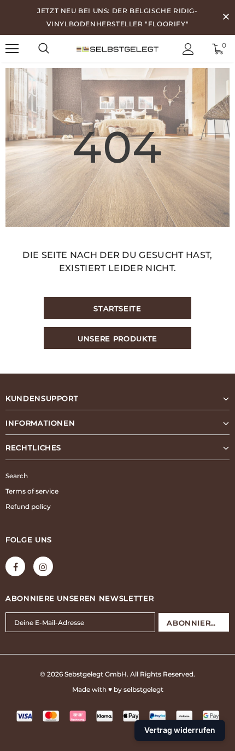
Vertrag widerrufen (179, 730)
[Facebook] (15, 566)
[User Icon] (188, 49)
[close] (225, 17)
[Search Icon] (43, 48)
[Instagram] (43, 566)
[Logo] (117, 48)
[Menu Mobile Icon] (12, 48)
